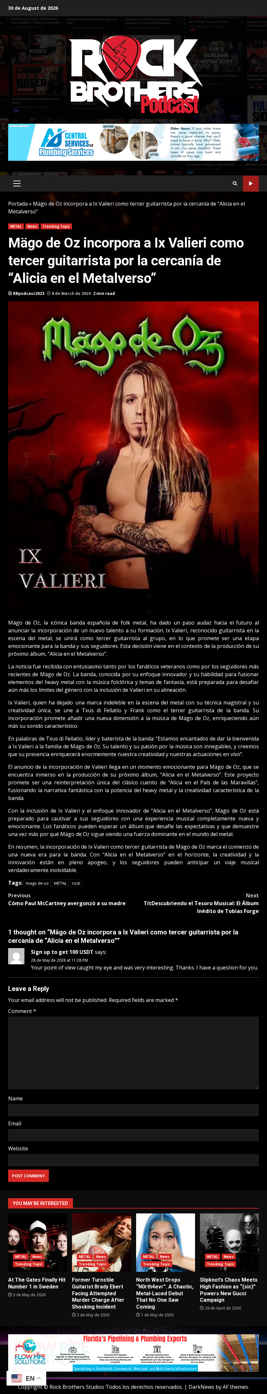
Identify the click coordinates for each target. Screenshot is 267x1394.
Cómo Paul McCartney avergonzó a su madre (67, 899)
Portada (18, 203)
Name (15, 1098)
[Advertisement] (133, 141)
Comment (22, 1011)
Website (18, 1148)
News (32, 226)
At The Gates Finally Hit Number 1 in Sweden (37, 1242)
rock (76, 883)
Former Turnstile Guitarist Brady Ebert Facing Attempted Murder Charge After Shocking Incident (101, 1242)
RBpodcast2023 (28, 293)
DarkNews (201, 1386)
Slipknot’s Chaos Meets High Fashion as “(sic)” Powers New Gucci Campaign (229, 1242)
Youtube (251, 184)
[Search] (235, 183)
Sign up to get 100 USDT (62, 952)
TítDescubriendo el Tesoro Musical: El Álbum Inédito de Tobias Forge (201, 903)
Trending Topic (56, 226)
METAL (16, 226)
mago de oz (37, 883)
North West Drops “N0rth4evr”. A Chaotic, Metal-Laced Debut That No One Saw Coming (165, 1242)
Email (14, 1123)
